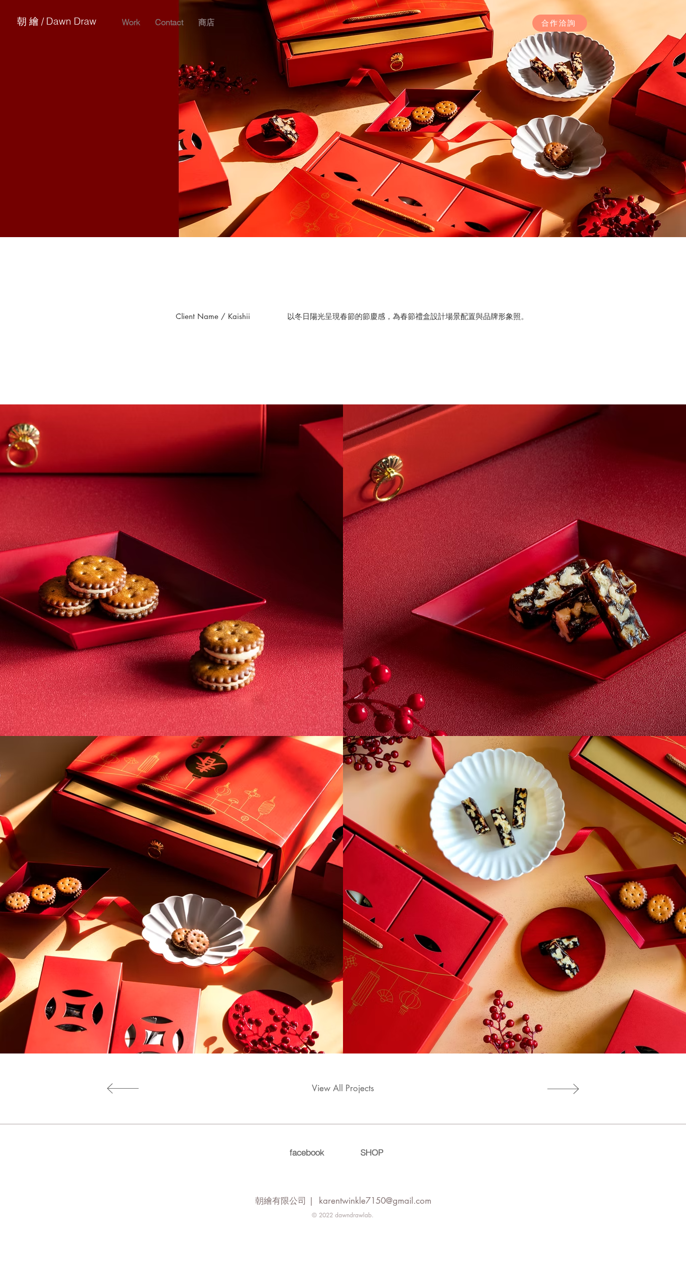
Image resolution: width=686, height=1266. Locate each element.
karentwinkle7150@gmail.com (375, 1200)
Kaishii (239, 316)
